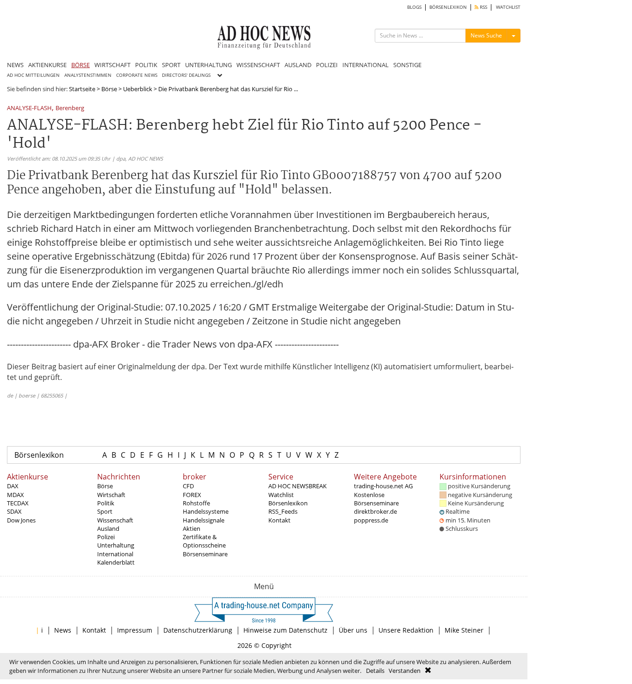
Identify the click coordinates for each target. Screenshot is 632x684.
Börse (109, 89)
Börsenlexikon (39, 455)
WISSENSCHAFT (258, 65)
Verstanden (405, 670)
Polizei (106, 537)
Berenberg (70, 108)
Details (375, 670)
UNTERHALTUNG (208, 65)
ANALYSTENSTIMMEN (88, 75)
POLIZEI (327, 65)
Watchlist (281, 495)
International (115, 554)
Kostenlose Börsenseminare (376, 499)
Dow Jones (21, 520)
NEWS (15, 65)
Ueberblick (137, 89)
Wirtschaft (111, 495)
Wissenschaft (115, 520)
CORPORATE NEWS (136, 75)
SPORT (171, 65)
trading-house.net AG (383, 486)
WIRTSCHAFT (112, 65)
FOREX (192, 495)
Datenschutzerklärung (197, 630)
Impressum (134, 630)
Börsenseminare (205, 554)
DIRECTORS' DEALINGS (186, 75)
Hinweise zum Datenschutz (285, 630)
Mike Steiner (464, 630)
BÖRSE (80, 65)
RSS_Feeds (282, 511)
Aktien (191, 528)
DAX (13, 486)
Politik (105, 503)
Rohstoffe (196, 503)
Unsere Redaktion (406, 630)
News (62, 630)
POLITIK (146, 65)
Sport (104, 511)
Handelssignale (203, 520)
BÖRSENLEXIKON (448, 7)
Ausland (108, 528)
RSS (482, 7)
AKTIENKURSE (47, 65)
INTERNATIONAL (365, 65)
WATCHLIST (508, 7)
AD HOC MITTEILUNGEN (33, 75)
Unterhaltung (115, 545)
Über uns (353, 630)
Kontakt (279, 520)
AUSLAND (298, 65)
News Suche (486, 35)
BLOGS (414, 7)
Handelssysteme (206, 511)
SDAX (14, 511)
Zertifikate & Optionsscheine (204, 541)
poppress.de (371, 520)
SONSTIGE (407, 65)
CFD (188, 486)
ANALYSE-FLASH (29, 108)
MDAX (15, 495)
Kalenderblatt (116, 562)
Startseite (82, 89)
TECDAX (18, 503)
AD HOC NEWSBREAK (297, 486)
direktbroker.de (375, 511)
